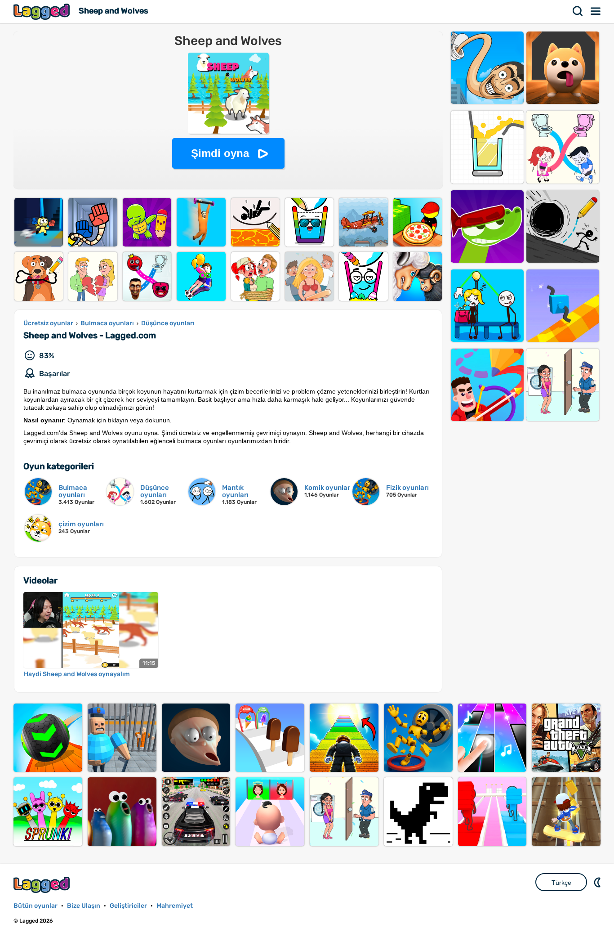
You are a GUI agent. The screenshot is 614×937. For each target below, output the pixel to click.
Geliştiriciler (128, 906)
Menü (596, 11)
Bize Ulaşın (83, 906)
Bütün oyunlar (35, 906)
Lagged (42, 11)
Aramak (578, 11)
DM (598, 882)
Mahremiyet (174, 906)
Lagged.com (42, 884)
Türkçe (561, 882)
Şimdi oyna (220, 153)
